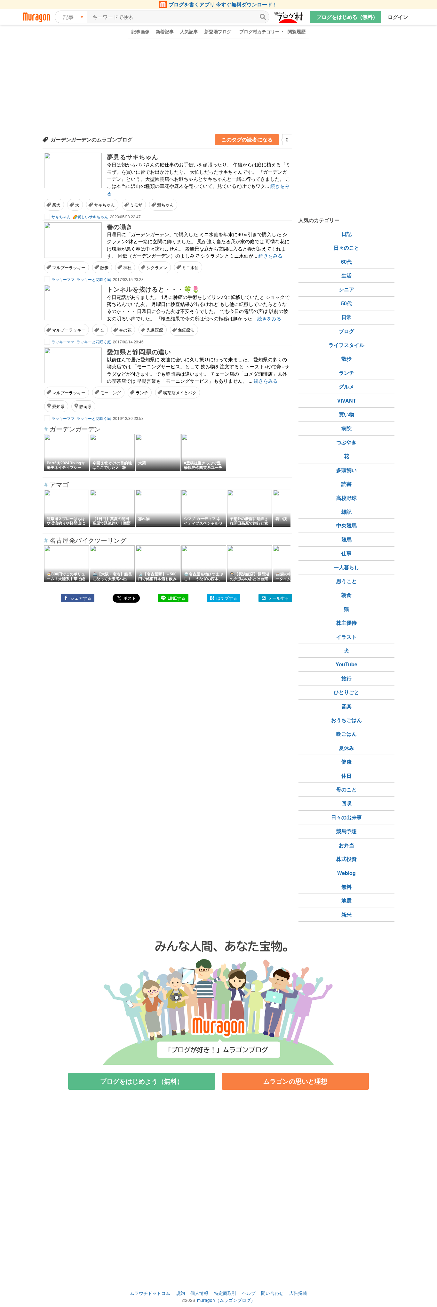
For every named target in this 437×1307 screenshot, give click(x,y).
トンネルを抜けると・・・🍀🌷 (153, 288)
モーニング (110, 392)
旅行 (346, 678)
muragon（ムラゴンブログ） (226, 1300)
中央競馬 (346, 525)
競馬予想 (346, 831)
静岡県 (85, 406)
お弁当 (346, 845)
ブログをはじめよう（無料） (141, 1081)
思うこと (346, 581)
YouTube (346, 664)
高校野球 (346, 497)
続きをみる (270, 255)
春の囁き (119, 226)
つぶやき (346, 442)
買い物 (346, 414)
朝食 (346, 594)
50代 (346, 303)
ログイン (398, 16)
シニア (346, 289)
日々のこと (346, 247)
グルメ (346, 386)
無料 (346, 886)
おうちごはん (346, 720)
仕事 (346, 553)
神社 (127, 267)
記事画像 (140, 31)
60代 (346, 261)
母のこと (346, 789)
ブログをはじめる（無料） (347, 16)
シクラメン (157, 267)
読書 (346, 483)
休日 (346, 775)
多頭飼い (346, 470)
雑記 (346, 511)
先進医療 (155, 330)
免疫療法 (186, 330)
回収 (346, 803)
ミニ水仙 (190, 267)
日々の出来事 (346, 817)
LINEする (176, 598)
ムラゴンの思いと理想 (295, 1081)
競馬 (346, 539)
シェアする (80, 598)
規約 (180, 1293)
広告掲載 (298, 1293)
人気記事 (189, 31)
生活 (346, 275)
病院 (346, 428)
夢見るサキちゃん (132, 156)
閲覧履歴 (297, 31)
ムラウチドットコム (150, 1293)
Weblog (346, 873)
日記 (346, 233)
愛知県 (58, 406)
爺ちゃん (165, 205)
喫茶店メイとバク (179, 392)
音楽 (346, 706)
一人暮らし (346, 567)
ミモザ (136, 205)
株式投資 (346, 858)
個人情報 (199, 1293)
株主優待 (346, 622)
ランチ (142, 392)
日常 (346, 317)
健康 (346, 761)
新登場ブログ (217, 31)
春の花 (125, 330)
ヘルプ (249, 1293)
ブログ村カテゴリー (259, 31)
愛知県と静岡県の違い (139, 351)
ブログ (346, 331)
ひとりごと (346, 692)
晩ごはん (346, 733)
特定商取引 (225, 1293)
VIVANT (346, 400)
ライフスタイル (346, 345)
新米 (346, 914)
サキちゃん (104, 205)
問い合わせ (272, 1293)
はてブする (226, 598)
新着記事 (165, 31)
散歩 (104, 267)
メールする (278, 598)
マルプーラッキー (68, 267)
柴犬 (56, 205)
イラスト (346, 636)
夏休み (346, 747)
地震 (346, 900)
